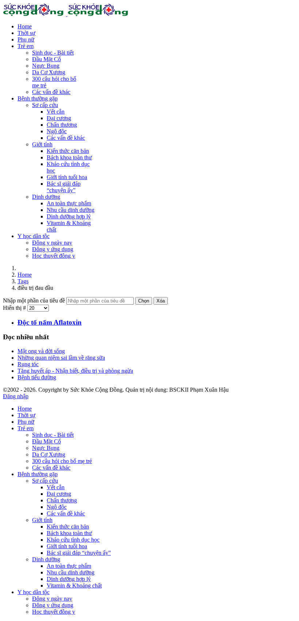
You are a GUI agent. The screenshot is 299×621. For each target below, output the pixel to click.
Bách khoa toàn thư (69, 157)
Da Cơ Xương (48, 72)
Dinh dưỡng (46, 197)
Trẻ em (26, 46)
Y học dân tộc (34, 236)
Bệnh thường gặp (38, 98)
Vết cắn (56, 111)
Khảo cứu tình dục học (73, 540)
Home (25, 26)
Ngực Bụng (45, 66)
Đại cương (59, 118)
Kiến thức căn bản (68, 151)
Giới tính (42, 144)
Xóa (160, 301)
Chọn (143, 301)
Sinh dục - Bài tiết (53, 53)
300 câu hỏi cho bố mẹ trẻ (62, 461)
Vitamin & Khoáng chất (74, 585)
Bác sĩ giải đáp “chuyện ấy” (64, 187)
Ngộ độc (57, 131)
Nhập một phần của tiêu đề (34, 300)
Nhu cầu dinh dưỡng (70, 210)
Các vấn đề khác (51, 92)
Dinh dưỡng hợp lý (69, 216)
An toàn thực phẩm (69, 203)
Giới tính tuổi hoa (67, 177)
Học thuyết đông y (53, 256)
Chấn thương (62, 125)
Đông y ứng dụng (52, 249)
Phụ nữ (26, 39)
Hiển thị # (15, 308)
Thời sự (26, 33)
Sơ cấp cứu (45, 105)
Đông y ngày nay (52, 243)
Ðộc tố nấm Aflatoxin (50, 322)
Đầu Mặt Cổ (46, 59)
